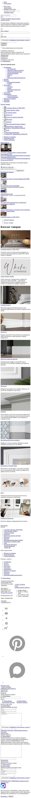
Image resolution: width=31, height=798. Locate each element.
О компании (7, 67)
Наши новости (5, 142)
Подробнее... (4, 796)
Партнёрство (7, 94)
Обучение (7, 100)
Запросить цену (24, 781)
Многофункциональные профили (10, 440)
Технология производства (14, 72)
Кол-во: (3, 697)
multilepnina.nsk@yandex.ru (22, 587)
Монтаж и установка (10, 98)
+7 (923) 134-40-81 (6, 18)
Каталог (6, 79)
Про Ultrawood (11, 69)
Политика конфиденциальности (16, 78)
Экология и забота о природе (15, 70)
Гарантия (9, 91)
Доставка (9, 86)
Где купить (7, 92)
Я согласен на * (16, 727)
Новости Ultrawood (7, 167)
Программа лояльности (13, 89)
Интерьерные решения (13, 82)
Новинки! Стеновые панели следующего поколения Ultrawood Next (15, 156)
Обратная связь (5, 685)
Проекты (6, 80)
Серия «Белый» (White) (7, 276)
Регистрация (7, 3)
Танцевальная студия (7, 194)
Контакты (7, 101)
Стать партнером (12, 95)
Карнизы (3, 411)
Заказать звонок (15, 18)
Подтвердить (4, 760)
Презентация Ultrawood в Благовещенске (18, 158)
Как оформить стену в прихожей (10, 185)
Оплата (9, 88)
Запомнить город (9, 12)
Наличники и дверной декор (9, 465)
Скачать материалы (12, 73)
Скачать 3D (7, 547)
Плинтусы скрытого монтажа (9, 359)
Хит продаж (4, 525)
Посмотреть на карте (7, 592)
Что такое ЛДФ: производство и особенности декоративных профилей (13, 203)
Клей (2, 493)
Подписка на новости (7, 160)
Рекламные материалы (7, 518)
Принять (11, 796)
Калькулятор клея (9, 138)
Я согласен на (16, 40)
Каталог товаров (5, 104)
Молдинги (4, 386)
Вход (5, 2)
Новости (9, 75)
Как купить (7, 85)
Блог (8, 76)
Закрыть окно (4, 55)
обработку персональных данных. (20, 40)
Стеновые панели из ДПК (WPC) (10, 217)
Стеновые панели (6, 305)
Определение (7, 7)
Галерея (9, 83)
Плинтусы (4, 332)
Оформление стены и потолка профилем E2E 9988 (15, 179)
